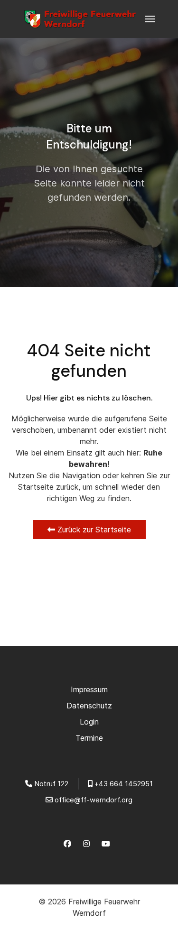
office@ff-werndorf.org (93, 799)
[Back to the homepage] (82, 19)
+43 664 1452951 (123, 783)
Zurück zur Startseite (93, 529)
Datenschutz (89, 705)
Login (89, 721)
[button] (150, 19)
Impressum (89, 689)
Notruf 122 (51, 783)
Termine (89, 738)
